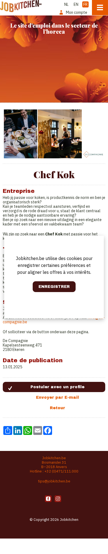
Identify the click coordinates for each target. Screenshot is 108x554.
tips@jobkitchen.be (54, 481)
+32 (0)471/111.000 (61, 471)
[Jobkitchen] (21, 6)
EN (76, 4)
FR (85, 4)
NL (66, 4)
